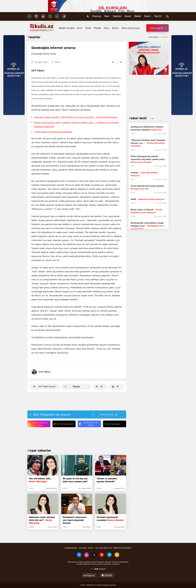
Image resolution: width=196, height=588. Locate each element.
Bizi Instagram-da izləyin (40, 424)
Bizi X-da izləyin (113, 424)
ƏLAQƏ (82, 548)
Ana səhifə (153, 37)
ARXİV (91, 548)
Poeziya (96, 16)
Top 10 (157, 16)
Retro (115, 28)
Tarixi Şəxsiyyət (130, 28)
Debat (137, 16)
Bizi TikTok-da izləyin (65, 424)
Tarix (106, 28)
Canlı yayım (156, 28)
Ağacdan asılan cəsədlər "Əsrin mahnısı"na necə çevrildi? (75, 117)
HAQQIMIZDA (71, 548)
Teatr (88, 28)
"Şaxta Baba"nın (53, 132)
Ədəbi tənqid (66, 28)
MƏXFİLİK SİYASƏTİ (122, 548)
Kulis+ (147, 16)
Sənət (128, 16)
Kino (79, 28)
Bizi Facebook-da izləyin (91, 424)
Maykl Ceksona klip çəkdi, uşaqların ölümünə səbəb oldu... (76, 124)
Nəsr (106, 16)
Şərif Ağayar (45, 372)
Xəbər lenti (138, 118)
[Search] (167, 16)
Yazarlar (117, 16)
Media (97, 28)
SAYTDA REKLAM (103, 548)
